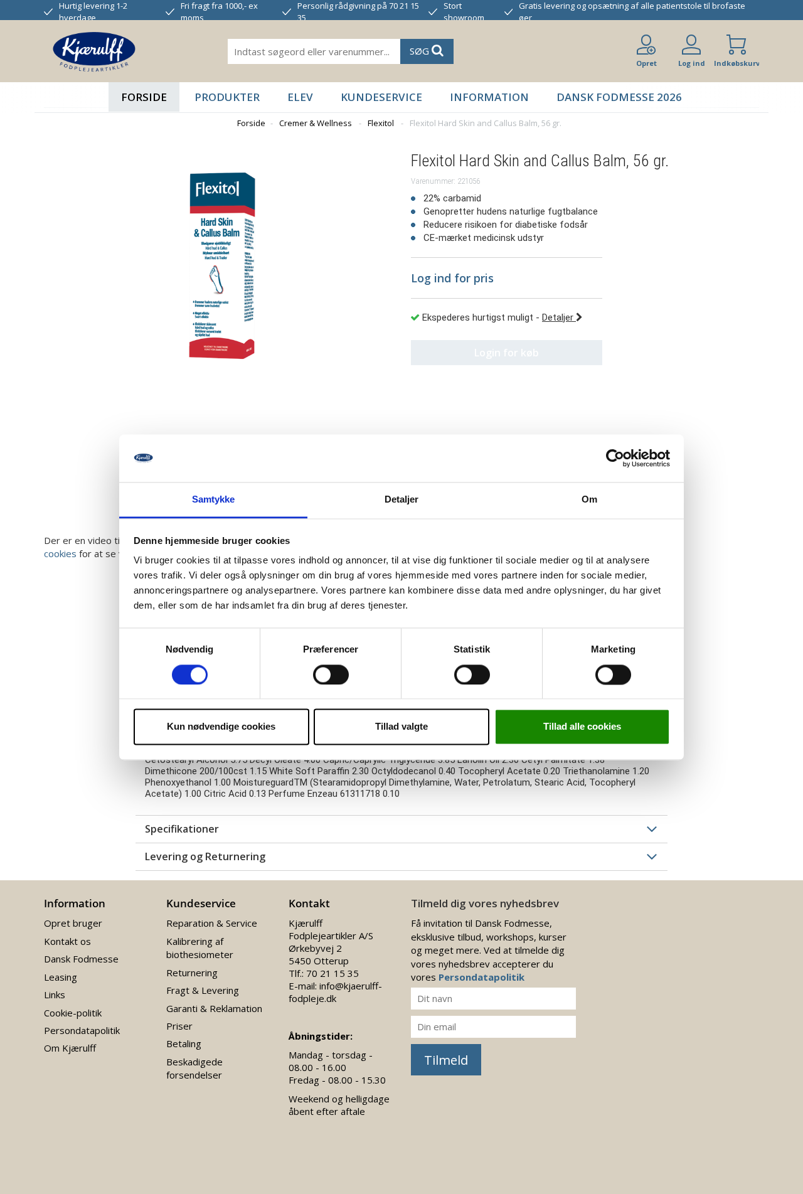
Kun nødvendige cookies (221, 727)
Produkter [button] (227, 97)
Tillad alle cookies (582, 727)
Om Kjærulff (70, 1048)
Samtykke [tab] (213, 499)
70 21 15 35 (332, 973)
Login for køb (506, 353)
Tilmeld (446, 1060)
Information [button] (489, 97)
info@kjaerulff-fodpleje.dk (335, 992)
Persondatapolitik (82, 1030)
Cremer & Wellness (315, 123)
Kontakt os (67, 941)
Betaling (183, 1043)
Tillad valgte (401, 727)
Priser (179, 1026)
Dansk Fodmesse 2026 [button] (619, 97)
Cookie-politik (73, 1012)
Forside (144, 97)
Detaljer (559, 317)
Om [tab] (589, 499)
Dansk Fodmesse (81, 958)
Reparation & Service (211, 923)
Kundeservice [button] (381, 97)
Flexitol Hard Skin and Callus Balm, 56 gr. (485, 123)
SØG (421, 51)
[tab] (401, 829)
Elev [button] (300, 97)
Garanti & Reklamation (214, 1008)
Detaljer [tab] (402, 499)
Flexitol (381, 123)
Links (54, 994)
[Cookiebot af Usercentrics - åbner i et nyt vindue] (615, 458)
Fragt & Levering (202, 990)
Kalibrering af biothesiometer (199, 948)
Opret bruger (73, 923)
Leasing (60, 977)
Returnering (192, 972)
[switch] (331, 674)
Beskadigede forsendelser (194, 1068)
